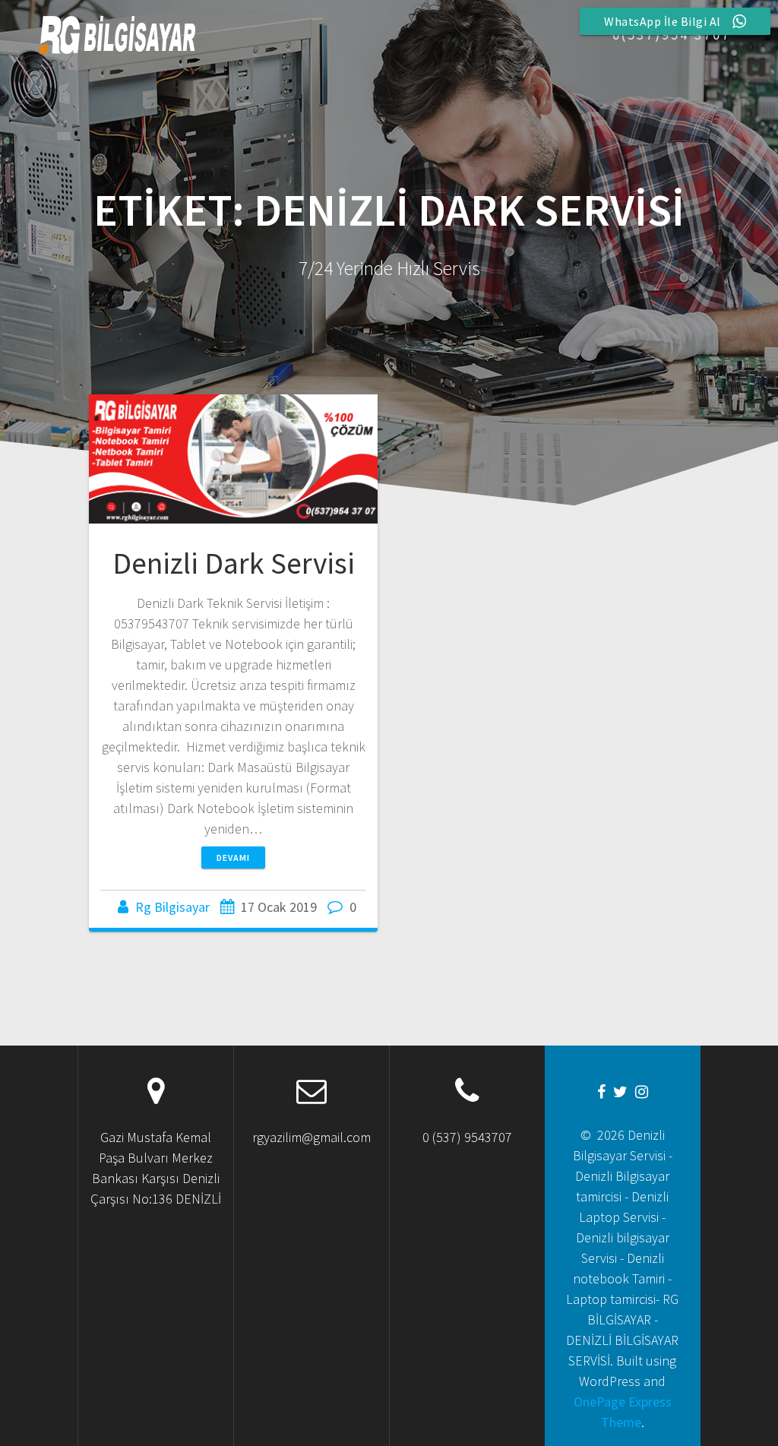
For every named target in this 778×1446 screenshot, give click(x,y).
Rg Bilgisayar (172, 907)
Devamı (233, 857)
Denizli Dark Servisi (233, 563)
